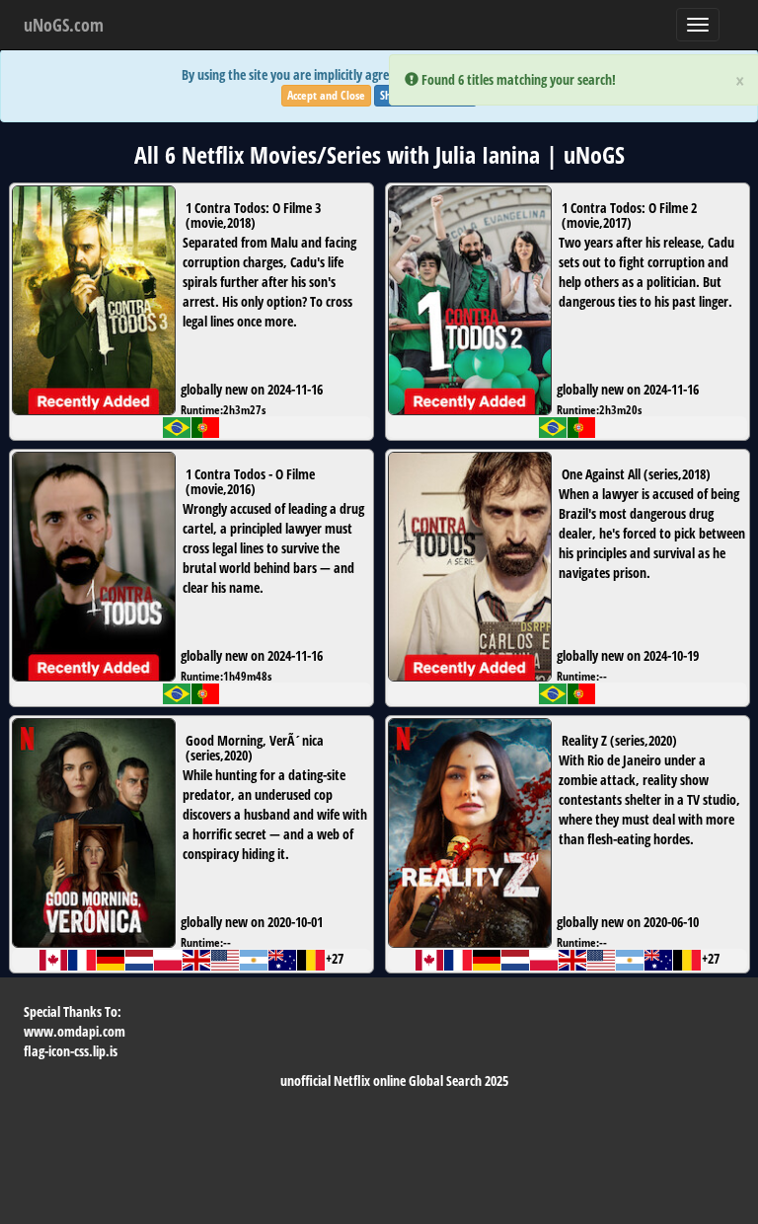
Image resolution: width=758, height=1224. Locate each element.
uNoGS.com (64, 24)
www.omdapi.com (74, 1031)
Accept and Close (326, 95)
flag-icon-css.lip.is (70, 1051)
